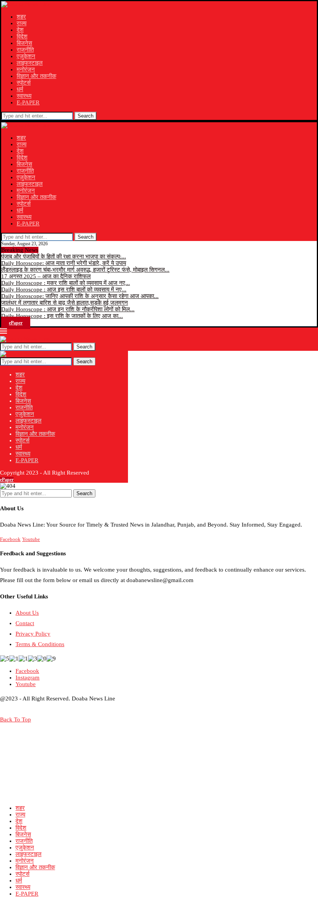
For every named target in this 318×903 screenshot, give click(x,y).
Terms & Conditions (40, 644)
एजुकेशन (26, 56)
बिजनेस (24, 43)
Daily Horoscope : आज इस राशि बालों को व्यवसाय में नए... (63, 289)
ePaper (15, 323)
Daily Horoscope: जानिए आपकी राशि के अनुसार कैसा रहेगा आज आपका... (80, 296)
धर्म (20, 89)
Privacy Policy (33, 634)
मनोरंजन (26, 69)
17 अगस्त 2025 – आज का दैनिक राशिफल (46, 276)
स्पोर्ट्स (24, 83)
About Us (27, 613)
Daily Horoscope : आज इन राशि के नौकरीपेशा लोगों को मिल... (68, 309)
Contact (25, 623)
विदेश (22, 36)
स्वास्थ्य (24, 96)
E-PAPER (28, 102)
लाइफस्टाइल (30, 63)
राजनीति (25, 50)
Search (85, 116)
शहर (21, 17)
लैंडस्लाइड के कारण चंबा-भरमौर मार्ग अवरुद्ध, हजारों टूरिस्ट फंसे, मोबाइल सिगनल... (85, 270)
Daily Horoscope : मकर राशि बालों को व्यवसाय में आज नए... (65, 283)
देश (20, 30)
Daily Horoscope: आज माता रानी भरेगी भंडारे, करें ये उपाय (63, 263)
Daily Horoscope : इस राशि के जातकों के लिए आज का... (62, 316)
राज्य (21, 23)
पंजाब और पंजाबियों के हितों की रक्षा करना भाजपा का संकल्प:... (63, 256)
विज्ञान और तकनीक (36, 76)
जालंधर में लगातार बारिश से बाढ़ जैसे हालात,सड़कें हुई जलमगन (64, 303)
